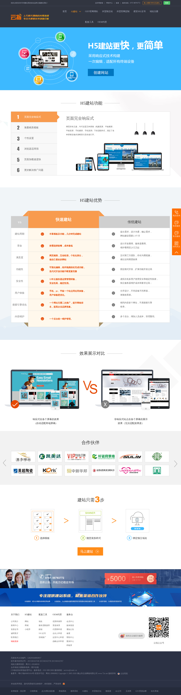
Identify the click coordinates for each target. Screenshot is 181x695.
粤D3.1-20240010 (32, 664)
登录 (166, 3)
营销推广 (42, 637)
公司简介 (14, 621)
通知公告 (70, 629)
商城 (26, 625)
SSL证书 (42, 633)
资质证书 (14, 629)
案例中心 (70, 641)
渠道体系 (56, 625)
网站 (26, 621)
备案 (117, 3)
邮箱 (40, 629)
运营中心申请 (58, 637)
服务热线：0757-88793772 (131, 3)
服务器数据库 (44, 625)
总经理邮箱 (99, 3)
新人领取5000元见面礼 (152, 3)
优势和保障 (57, 621)
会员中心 (70, 621)
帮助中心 (109, 3)
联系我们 (14, 637)
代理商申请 (57, 629)
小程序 (27, 629)
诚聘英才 (14, 633)
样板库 (69, 645)
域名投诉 (14, 641)
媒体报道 (70, 625)
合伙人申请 (57, 633)
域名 (40, 621)
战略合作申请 (58, 641)
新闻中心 (14, 625)
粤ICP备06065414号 (26, 673)
